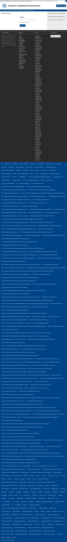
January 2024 (38, 54)
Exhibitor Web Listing (54, 488)
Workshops (21, 68)
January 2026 (38, 38)
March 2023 (37, 63)
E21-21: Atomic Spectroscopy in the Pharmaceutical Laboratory (12, 323)
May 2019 (37, 105)
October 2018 (38, 110)
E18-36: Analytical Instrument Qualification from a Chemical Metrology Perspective (15, 274)
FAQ (20, 495)
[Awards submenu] (17, 10)
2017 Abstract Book (49, 163)
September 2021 (38, 85)
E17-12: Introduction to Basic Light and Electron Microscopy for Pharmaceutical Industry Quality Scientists (19, 241)
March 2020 (37, 94)
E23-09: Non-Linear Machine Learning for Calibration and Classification (40, 368)
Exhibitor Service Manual (24, 488)
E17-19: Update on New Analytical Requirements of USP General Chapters (14, 251)
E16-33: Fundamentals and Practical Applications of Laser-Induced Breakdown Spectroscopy (36, 232)
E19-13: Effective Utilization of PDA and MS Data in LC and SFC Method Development (16, 284)
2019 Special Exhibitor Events (51, 167)
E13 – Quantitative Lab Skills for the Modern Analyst (57, 196)
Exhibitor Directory (40, 485)
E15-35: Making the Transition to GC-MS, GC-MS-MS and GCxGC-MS (42, 215)
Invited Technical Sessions (59, 501)
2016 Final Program (40, 163)
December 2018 (38, 107)
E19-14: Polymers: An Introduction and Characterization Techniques (44, 284)
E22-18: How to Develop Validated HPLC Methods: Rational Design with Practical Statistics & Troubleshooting (20, 355)
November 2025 (38, 41)
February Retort (34, 495)
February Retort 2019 (52, 495)
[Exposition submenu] (7, 10)
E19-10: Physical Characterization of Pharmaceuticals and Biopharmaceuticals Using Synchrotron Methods (19, 277)
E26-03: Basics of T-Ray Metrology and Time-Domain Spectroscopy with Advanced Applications (17, 436)
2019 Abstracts (11, 167)
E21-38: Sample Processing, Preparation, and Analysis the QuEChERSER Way (40, 339)
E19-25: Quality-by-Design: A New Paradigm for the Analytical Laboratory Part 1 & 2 (15, 293)
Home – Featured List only (5, 501)
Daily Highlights (22, 40)
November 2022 (38, 66)
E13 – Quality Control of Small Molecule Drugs (38, 196)
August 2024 (37, 49)
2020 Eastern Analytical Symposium (7, 170)
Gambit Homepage (11, 498)
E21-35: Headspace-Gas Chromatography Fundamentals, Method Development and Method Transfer (18, 336)
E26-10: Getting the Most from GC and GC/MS (53, 446)
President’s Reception (16, 511)
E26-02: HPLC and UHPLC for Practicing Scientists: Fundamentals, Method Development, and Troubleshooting (20, 433)
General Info (21, 49)
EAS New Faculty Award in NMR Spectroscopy (9, 482)
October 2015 (38, 136)
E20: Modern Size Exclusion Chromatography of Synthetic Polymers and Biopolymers (16, 316)
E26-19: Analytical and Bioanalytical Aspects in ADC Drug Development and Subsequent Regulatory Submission (20, 462)
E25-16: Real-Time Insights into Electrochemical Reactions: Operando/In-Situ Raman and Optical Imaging (41, 417)
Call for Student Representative (57, 176)
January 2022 (38, 80)
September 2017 (38, 119)
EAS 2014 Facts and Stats (6, 475)
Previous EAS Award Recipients (27, 511)
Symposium (21, 63)
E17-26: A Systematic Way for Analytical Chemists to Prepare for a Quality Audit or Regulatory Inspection (19, 254)
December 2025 (38, 40)
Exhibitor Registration (5, 488)
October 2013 (38, 153)
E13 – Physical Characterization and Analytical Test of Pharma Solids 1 (38, 186)
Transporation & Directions (60, 524)
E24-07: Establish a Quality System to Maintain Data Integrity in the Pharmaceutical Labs (16, 410)
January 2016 (38, 131)
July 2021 (37, 86)
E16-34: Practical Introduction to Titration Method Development (12, 235)
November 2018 (38, 108)
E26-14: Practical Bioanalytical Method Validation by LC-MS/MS (12, 456)
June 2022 (37, 73)
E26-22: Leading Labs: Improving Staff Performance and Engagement (13, 469)
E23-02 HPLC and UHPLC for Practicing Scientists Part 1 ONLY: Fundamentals (15, 365)
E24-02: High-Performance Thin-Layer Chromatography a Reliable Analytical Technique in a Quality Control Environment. (22, 404)
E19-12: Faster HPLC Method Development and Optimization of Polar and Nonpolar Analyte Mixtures (18, 280)
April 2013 (37, 158)
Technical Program (50, 524)
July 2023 (37, 60)
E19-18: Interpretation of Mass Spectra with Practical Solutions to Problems (14, 287)
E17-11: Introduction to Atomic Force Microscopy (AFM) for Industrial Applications (15, 238)
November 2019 (38, 99)
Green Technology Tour (42, 498)
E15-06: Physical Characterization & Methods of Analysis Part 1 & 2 (41, 209)
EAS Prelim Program (32, 482)
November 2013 (38, 152)
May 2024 (37, 52)
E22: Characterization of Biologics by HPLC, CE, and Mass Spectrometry (47, 358)
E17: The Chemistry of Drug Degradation (29, 258)
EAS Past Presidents (23, 482)
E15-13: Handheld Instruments (60, 209)
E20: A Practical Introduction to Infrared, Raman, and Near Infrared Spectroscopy (15, 306)
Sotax (22, 17)
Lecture (20, 52)
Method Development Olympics (34, 504)
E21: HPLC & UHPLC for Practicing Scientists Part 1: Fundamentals (13, 342)
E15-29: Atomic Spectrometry (23, 215)
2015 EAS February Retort (24, 163)
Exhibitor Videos (32, 19)
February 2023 (38, 65)
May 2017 (37, 122)
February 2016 (38, 130)
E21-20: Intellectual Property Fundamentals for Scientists (39, 319)
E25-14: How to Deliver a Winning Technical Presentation (11, 417)
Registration (21, 55)
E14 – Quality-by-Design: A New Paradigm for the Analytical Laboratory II (13, 202)
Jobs (12, 504)
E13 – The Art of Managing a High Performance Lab (40, 199)
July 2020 (37, 93)
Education (21, 45)
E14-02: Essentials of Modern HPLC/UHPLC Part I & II (37, 202)
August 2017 (37, 121)
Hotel (18, 501)
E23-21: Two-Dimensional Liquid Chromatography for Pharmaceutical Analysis (14, 384)
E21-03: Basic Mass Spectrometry (54, 316)
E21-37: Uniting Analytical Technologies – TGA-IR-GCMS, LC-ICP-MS (13, 339)
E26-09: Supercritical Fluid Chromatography (36, 446)
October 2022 (38, 68)
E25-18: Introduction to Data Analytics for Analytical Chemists (11, 420)
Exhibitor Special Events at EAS (35, 488)
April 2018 (37, 113)
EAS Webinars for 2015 (51, 482)
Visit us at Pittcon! (60, 534)
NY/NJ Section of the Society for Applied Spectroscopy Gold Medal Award (14, 508)
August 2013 (37, 155)
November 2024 (38, 48)
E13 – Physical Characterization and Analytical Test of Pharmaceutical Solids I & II (41, 189)
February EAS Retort (26, 495)
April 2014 (37, 149)
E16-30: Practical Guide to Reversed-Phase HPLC (10, 232)
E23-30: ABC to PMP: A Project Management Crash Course (29, 391)
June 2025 (37, 43)
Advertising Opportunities (45, 173)
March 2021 (37, 88)
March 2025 (37, 45)
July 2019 (37, 102)
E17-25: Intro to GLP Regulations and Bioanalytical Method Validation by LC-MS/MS (43, 251)
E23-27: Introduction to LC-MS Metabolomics (9, 391)
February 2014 (38, 150)
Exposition (10, 495)
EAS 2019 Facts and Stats (16, 475)
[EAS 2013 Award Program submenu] (62, 472)
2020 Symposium (26, 170)
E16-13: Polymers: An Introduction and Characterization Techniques (41, 222)
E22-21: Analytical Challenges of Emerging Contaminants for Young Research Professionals (17, 358)
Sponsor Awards (22, 60)
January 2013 (38, 159)
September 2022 (38, 69)
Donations (42, 180)
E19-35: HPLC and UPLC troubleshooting (49, 297)
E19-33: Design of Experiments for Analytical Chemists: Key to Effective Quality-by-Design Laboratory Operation (20, 297)
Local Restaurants (18, 504)
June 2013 (37, 156)
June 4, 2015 (22, 19)
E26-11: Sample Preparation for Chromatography (9, 449)
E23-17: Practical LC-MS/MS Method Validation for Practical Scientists (52, 378)
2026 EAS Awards (52, 170)
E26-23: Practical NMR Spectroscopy (33, 469)
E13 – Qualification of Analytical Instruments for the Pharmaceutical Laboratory (14, 196)
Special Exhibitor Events (5, 514)
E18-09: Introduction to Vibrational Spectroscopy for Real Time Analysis (50, 258)
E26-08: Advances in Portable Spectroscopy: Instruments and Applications (14, 446)
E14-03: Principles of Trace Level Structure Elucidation (10, 206)
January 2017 (38, 124)
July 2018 (37, 111)
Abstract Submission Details (23, 173)
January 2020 (38, 96)
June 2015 (37, 141)
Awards (20, 37)
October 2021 (38, 83)
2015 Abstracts (7, 163)
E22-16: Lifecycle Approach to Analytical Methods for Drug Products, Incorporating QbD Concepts (18, 352)
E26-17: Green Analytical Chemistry (58, 456)
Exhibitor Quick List (54, 485)
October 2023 (38, 57)
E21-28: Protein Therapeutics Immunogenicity (55, 326)
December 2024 (38, 46)
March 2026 (37, 37)
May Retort (25, 504)
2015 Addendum (15, 163)
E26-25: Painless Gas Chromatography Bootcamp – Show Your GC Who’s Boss (15, 472)
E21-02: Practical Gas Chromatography (39, 316)
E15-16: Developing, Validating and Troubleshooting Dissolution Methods (13, 212)
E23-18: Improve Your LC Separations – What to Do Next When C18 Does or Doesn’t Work (17, 381)
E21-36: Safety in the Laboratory (43, 336)
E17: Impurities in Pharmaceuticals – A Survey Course (10, 258)
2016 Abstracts (33, 163)
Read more (23, 25)
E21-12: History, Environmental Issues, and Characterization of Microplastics (14, 319)
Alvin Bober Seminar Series (56, 173)
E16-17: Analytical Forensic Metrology (29, 225)
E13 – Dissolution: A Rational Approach (8, 183)
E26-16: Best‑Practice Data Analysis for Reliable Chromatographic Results (38, 456)
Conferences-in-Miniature (5, 180)
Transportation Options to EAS (6, 527)
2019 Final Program (29, 167)
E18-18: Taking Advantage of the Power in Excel (50, 264)
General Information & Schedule (30, 498)
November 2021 (38, 82)
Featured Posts (22, 48)
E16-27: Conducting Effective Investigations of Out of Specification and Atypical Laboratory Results (18, 228)
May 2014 (37, 147)
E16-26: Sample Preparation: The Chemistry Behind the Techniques (49, 225)
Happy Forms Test (51, 498)
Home (57, 498)
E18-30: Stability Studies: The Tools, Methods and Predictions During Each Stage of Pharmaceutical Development (46, 267)
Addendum (37, 173)
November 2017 (38, 117)
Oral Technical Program (43, 508)
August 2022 (37, 71)
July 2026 (37, 35)
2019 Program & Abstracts (39, 167)
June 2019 (37, 104)
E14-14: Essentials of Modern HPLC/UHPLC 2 (30, 206)
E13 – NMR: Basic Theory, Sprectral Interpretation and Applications (12, 186)
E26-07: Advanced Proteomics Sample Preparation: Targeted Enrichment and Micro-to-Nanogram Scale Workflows (21, 443)
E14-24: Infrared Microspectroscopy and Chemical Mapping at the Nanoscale (14, 209)
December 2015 (38, 133)
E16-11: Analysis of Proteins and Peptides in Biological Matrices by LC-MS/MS (14, 222)
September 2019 (38, 100)
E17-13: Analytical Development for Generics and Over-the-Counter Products (14, 245)
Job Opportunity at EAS (5, 504)
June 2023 (37, 62)
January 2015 (38, 144)
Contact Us (24, 180)
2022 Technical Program (35, 170)
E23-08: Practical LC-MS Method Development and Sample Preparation (13, 368)
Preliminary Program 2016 (5, 511)
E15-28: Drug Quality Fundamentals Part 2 (8, 215)
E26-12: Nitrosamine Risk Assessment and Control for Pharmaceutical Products (33, 449)
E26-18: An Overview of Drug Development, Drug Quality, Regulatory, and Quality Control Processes (18, 459)
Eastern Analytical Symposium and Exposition (9, 485)
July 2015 (37, 139)
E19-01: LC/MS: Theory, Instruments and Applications (41, 274)
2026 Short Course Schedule (6, 173)
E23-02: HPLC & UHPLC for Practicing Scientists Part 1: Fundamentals (43, 365)
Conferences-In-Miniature (16, 180)
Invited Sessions (22, 51)
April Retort (15, 176)
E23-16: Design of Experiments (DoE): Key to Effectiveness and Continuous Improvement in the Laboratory (19, 378)
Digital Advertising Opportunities (33, 180)
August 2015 (37, 138)
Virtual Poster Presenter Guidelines (20, 527)
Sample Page (54, 511)
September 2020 (38, 91)
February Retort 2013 (43, 495)
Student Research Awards (58, 521)
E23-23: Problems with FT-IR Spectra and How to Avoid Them (40, 384)
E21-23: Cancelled (28, 323)
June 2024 (37, 51)
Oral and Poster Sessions (33, 508)
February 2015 (38, 142)
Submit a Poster (36, 524)
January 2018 (38, 116)
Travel (20, 65)
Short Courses (22, 59)
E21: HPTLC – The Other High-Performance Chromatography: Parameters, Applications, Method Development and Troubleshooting (23, 345)
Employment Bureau (22, 485)
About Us (14, 173)
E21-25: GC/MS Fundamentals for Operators (41, 323)
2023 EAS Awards (44, 170)
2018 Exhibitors (4, 167)
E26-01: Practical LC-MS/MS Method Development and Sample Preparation (14, 430)
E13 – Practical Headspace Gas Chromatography (9, 193)
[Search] (66, 1)
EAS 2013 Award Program (57, 472)
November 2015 (38, 135)
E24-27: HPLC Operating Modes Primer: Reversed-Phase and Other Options (47, 410)
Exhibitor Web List (46, 488)
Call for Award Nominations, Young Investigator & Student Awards (39, 176)
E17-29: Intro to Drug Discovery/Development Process (48, 254)
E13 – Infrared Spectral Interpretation (23, 183)
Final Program (60, 495)
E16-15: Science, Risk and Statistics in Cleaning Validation (11, 225)
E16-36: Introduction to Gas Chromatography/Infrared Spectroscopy (53, 235)
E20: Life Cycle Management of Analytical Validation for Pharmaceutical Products (15, 310)
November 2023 (38, 55)
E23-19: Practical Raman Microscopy (40, 381)
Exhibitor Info (47, 485)
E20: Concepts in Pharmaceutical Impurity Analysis (39, 306)
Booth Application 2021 (22, 176)
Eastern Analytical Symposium (24, 5)
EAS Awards (21, 41)
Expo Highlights (62, 488)
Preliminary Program (52, 508)
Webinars (3, 537)
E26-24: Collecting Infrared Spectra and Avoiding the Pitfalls (52, 469)
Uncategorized (22, 66)
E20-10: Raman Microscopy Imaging (56, 303)
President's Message (23, 54)
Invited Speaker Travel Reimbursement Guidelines (44, 501)
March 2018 (37, 114)
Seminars (21, 57)
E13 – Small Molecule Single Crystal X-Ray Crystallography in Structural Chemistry (15, 199)
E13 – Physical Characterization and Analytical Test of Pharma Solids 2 (13, 189)
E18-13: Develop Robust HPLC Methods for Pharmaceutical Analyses (13, 261)
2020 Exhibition (18, 170)
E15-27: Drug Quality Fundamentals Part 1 (52, 212)
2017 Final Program (58, 163)
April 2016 (37, 127)
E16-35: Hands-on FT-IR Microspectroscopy (32, 235)
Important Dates (23, 501)
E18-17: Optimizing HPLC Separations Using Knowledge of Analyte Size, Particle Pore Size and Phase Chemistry (20, 264)
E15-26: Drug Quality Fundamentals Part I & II (36, 212)
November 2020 (38, 90)
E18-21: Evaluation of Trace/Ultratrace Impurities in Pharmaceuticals (13, 267)
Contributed (21, 38)
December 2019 (38, 97)
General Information (20, 498)
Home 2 (13, 501)
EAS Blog (21, 43)
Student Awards (22, 62)
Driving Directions (49, 180)
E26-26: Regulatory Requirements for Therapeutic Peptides (41, 472)
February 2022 (38, 79)
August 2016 (37, 125)
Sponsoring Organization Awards (27, 514)
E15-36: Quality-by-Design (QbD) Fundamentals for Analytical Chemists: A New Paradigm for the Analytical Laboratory (21, 219)
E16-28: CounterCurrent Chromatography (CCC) (45, 228)
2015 (20, 35)
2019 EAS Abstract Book (20, 167)
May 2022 (37, 74)
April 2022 (37, 76)
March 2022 (37, 77)
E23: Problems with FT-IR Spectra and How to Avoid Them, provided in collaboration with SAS (17, 394)
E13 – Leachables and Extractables (37, 183)
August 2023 (37, 59)
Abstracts (31, 173)
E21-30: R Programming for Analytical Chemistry (9, 329)
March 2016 (37, 128)
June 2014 (37, 145)
